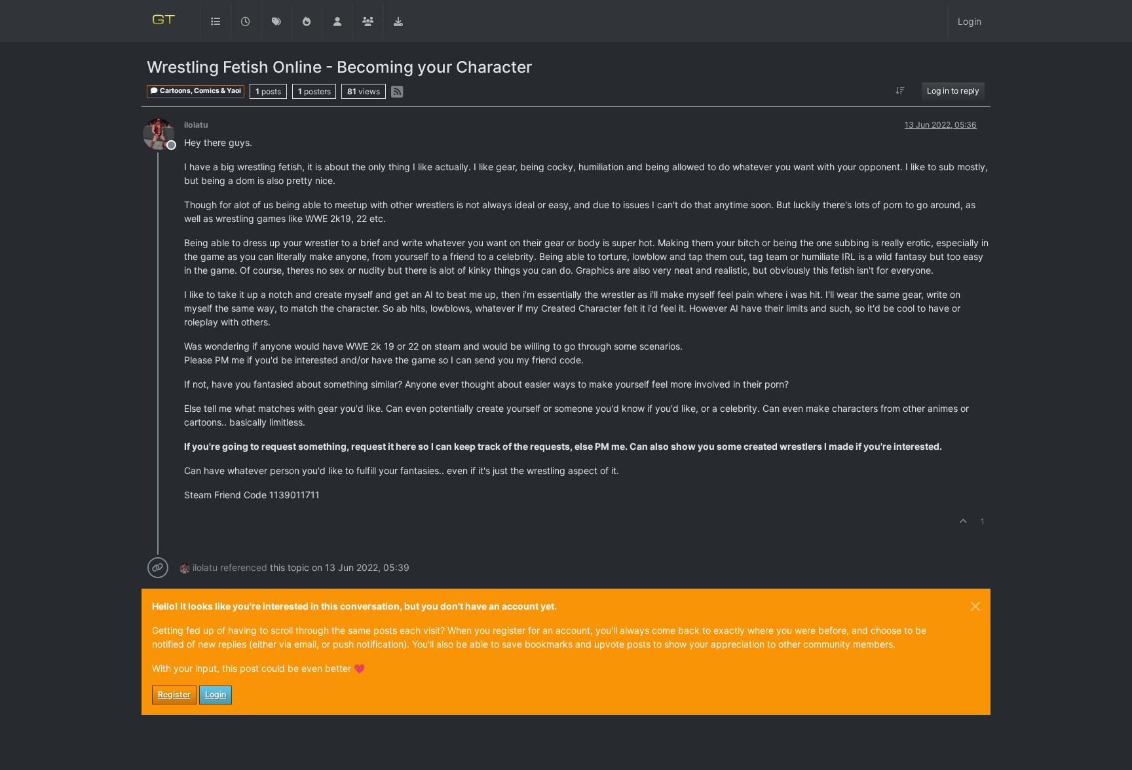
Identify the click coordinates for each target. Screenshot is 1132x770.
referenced (243, 567)
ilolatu (196, 125)
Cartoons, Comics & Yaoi (200, 90)
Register (174, 694)
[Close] (975, 606)
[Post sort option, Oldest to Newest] (900, 91)
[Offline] (163, 133)
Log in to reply (953, 91)
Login (215, 694)
